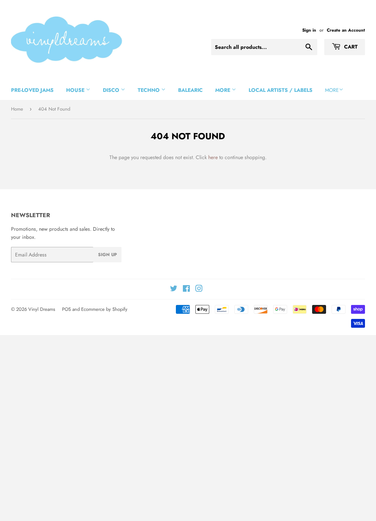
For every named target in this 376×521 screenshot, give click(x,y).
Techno (149, 90)
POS (66, 309)
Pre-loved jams (32, 90)
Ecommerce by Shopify (104, 309)
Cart (350, 46)
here (213, 157)
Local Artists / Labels (280, 90)
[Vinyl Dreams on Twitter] (173, 289)
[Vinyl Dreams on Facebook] (186, 289)
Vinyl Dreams (41, 309)
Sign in (309, 30)
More (223, 90)
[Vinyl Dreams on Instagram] (199, 289)
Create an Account (346, 30)
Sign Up (107, 254)
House (76, 90)
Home (17, 108)
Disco (112, 90)
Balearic (190, 90)
